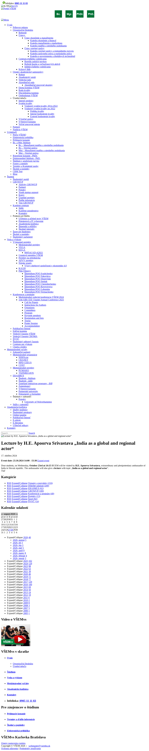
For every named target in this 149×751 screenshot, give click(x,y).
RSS (9, 483)
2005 (25, 613)
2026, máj (17, 548)
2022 (25, 569)
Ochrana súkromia (9, 748)
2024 (25, 563)
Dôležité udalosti (38, 486)
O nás (10, 658)
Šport (32, 499)
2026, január (18, 558)
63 (30, 569)
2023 (25, 566)
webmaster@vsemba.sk (39, 746)
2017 (25, 582)
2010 (25, 600)
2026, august (19, 540)
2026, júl (17, 542)
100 (30, 584)
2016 (25, 584)
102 (30, 561)
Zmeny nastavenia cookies (13, 743)
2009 (25, 603)
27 (9, 530)
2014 (25, 590)
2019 (25, 576)
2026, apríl (18, 550)
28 (12, 530)
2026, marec (18, 553)
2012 (25, 595)
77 (30, 579)
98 (30, 566)
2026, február (19, 555)
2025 (25, 561)
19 (30, 595)
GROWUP (36, 491)
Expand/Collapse (20, 483)
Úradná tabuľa (19, 666)
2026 (25, 537)
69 (30, 587)
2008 (25, 605)
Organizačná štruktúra (23, 663)
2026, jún (17, 545)
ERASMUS (36, 488)
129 (30, 563)
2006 (25, 610)
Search (32, 433)
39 (30, 571)
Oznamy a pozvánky (40, 483)
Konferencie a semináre (41, 493)
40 (30, 537)
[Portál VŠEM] (8, 8)
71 (30, 576)
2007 (25, 608)
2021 (25, 571)
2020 (25, 574)
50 (30, 590)
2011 (25, 597)
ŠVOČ (33, 501)
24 (30, 592)
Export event (43, 460)
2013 (25, 592)
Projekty (34, 496)
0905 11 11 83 (21, 3)
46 (30, 574)
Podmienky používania (30, 748)
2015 (25, 587)
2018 (25, 579)
